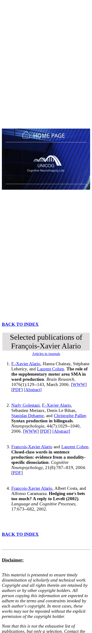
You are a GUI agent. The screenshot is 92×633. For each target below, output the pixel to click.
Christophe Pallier (70, 415)
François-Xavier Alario (31, 488)
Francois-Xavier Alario (31, 446)
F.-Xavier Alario (25, 363)
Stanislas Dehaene (27, 415)
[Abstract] (33, 389)
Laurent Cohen (50, 368)
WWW (78, 384)
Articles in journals (46, 354)
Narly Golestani (25, 405)
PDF (17, 389)
